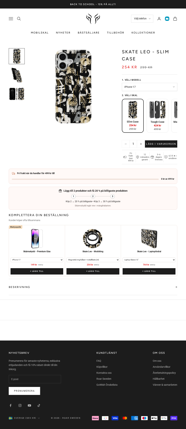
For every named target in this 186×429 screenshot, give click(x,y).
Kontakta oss (104, 372)
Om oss (157, 360)
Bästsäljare (89, 32)
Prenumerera (24, 390)
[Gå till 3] (17, 94)
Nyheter (63, 32)
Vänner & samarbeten (165, 384)
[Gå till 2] (17, 75)
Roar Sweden (103, 378)
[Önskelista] (167, 18)
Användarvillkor (161, 366)
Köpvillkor (102, 366)
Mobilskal (40, 32)
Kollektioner (143, 32)
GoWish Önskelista (107, 384)
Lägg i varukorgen (161, 144)
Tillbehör (115, 32)
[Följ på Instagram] (20, 405)
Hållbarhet (159, 378)
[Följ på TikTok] (39, 405)
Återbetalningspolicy (164, 372)
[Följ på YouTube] (29, 405)
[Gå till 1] (17, 56)
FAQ (98, 360)
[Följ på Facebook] (10, 405)
